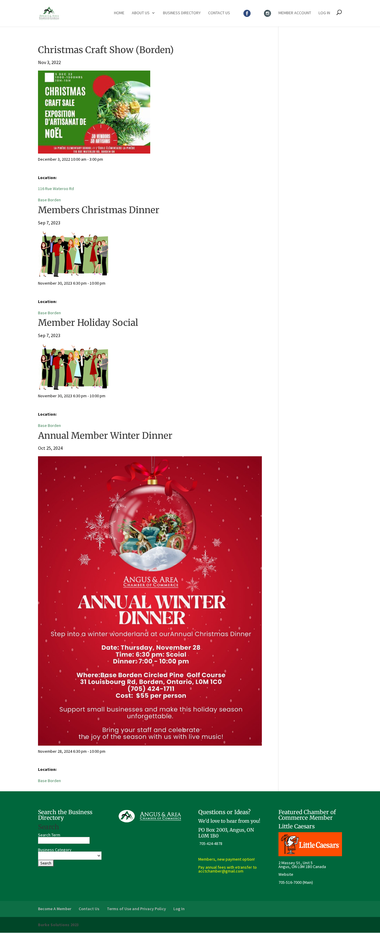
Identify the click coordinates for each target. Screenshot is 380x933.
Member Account (294, 13)
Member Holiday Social (88, 322)
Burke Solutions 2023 (58, 924)
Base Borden (49, 199)
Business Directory (182, 13)
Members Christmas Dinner (98, 210)
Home (119, 13)
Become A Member (54, 908)
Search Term (49, 835)
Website (285, 874)
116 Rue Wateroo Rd (56, 188)
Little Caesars (296, 826)
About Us (141, 13)
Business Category (55, 849)
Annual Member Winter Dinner (105, 435)
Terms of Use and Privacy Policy (136, 908)
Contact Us (219, 13)
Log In (324, 13)
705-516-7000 (290, 882)
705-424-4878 (210, 843)
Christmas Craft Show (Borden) (106, 49)
